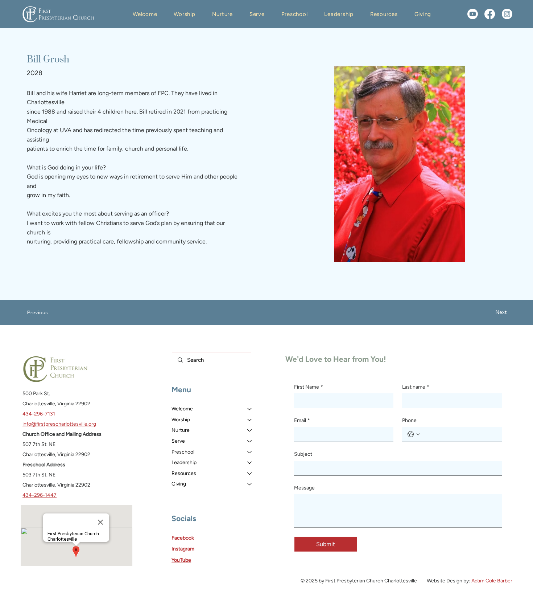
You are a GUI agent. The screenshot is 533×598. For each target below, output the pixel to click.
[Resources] (250, 473)
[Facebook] (489, 14)
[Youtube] (472, 14)
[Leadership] (250, 462)
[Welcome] (250, 409)
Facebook (183, 538)
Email (302, 420)
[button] (145, 14)
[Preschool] (250, 452)
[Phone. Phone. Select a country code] (413, 434)
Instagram (183, 549)
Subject (303, 454)
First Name (308, 387)
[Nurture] (250, 430)
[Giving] (250, 484)
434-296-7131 (38, 414)
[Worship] (250, 419)
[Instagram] (507, 14)
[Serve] (250, 441)
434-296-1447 (39, 495)
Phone (409, 420)
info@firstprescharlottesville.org (59, 424)
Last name (415, 387)
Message (304, 488)
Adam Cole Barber (491, 581)
